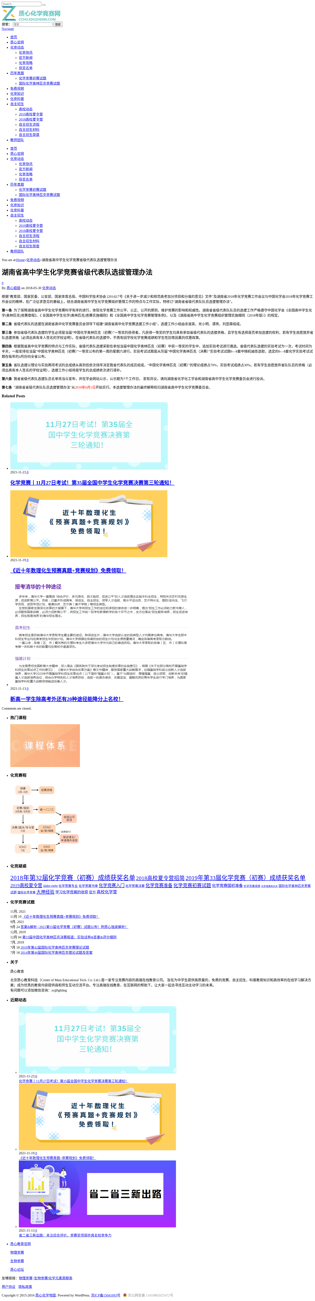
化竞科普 (17, 99)
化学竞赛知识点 (269, 886)
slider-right (50, 886)
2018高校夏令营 (31, 119)
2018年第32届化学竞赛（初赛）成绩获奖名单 (72, 877)
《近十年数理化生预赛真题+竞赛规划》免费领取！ (68, 570)
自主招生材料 (29, 130)
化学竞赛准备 (159, 885)
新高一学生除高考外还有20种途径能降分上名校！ (66, 699)
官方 (92, 892)
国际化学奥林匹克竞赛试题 (39, 83)
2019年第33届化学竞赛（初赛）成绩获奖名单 (246, 878)
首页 (13, 37)
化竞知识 (17, 94)
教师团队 (17, 140)
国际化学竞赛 (27, 892)
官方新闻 (26, 58)
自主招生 (17, 104)
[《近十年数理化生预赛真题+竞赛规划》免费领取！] (88, 556)
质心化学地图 (45, 1295)
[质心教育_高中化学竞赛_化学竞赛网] (31, 19)
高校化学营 (107, 892)
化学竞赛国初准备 (227, 886)
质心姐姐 (13, 288)
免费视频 (17, 88)
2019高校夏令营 (31, 114)
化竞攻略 (26, 63)
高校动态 (26, 109)
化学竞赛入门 (111, 885)
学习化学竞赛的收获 (71, 892)
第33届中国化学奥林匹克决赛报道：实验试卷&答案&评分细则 (69, 937)
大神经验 (45, 892)
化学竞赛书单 (88, 886)
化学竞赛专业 (68, 886)
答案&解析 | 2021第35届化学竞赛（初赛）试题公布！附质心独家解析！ (74, 927)
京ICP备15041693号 (105, 1295)
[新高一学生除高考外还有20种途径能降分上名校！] (106, 684)
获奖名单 (26, 68)
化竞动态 (17, 47)
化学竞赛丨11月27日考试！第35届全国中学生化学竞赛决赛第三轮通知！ (92, 483)
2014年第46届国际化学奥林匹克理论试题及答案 (57, 952)
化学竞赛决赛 (135, 886)
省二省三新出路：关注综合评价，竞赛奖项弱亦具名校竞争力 (65, 1235)
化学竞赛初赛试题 (32, 78)
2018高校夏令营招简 (160, 878)
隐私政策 (25, 1287)
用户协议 (8, 1287)
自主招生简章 (29, 135)
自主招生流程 (29, 124)
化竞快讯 (26, 52)
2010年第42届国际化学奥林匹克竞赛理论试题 (55, 947)
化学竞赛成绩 (252, 886)
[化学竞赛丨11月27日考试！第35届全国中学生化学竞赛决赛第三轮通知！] (89, 468)
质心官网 (17, 42)
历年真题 (17, 73)
